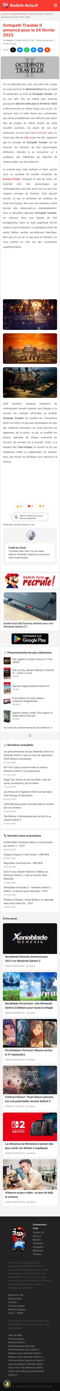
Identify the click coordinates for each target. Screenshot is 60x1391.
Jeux (31, 14)
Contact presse (16, 1305)
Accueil (4, 14)
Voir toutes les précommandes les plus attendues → (28, 727)
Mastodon (38, 1250)
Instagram (38, 1246)
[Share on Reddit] (47, 49)
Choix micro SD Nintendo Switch (25, 1367)
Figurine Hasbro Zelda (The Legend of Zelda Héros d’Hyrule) (32, 714)
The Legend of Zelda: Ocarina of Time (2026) (32, 661)
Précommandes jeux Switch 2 (23, 1349)
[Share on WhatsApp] (27, 49)
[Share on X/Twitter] (13, 49)
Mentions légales (17, 1309)
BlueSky (37, 1239)
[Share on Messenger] (33, 49)
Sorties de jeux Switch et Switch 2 (26, 1360)
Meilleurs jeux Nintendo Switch (24, 1353)
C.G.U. (11, 1313)
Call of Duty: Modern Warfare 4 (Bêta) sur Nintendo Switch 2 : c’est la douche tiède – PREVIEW (26, 875)
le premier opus (44, 132)
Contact (12, 1302)
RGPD (20, 1313)
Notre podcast (16, 1338)
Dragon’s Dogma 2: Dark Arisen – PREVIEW (26, 854)
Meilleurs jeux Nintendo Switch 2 (25, 1356)
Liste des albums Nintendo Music (25, 1364)
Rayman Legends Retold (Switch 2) (30, 686)
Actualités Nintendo (18, 14)
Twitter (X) (38, 1232)
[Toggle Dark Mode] (6, 1383)
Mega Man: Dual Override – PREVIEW (23, 863)
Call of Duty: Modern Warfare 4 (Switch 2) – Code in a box (33, 671)
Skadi (9, 40)
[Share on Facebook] (40, 49)
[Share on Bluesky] (20, 49)
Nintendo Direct (16, 1342)
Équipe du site (15, 1295)
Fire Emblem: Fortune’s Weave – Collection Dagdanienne (29, 699)
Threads (37, 1254)
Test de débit (15, 1335)
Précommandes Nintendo (21, 1346)
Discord (37, 1236)
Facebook (38, 1243)
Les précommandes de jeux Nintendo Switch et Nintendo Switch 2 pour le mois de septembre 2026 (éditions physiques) (29, 755)
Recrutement (15, 1298)
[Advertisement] (30, 275)
